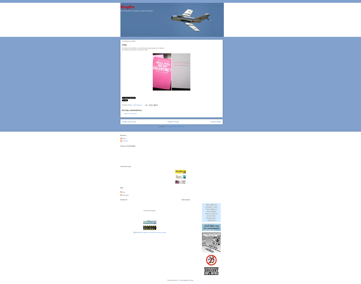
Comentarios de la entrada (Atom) (175, 126)
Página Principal (173, 122)
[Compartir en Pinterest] (157, 105)
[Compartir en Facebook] (155, 105)
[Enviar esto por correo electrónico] (150, 105)
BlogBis (127, 7)
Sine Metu (125, 141)
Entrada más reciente (129, 122)
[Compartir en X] (153, 105)
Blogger (191, 280)
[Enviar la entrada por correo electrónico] (146, 105)
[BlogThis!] (151, 105)
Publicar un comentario (130, 113)
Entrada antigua (216, 122)
